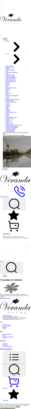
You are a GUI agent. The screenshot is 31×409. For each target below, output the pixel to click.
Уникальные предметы (11, 101)
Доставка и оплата (7, 346)
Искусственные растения (12, 95)
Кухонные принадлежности (12, 99)
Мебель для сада (10, 100)
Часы (7, 91)
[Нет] (15, 408)
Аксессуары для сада (11, 112)
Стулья (7, 103)
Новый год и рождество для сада (14, 125)
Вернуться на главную (5, 298)
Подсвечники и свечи (11, 87)
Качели (7, 116)
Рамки (7, 94)
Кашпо (7, 90)
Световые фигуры (10, 131)
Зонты (7, 113)
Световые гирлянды (11, 128)
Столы (7, 104)
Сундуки (8, 119)
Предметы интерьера (11, 81)
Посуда (7, 96)
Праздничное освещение (12, 127)
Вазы (7, 86)
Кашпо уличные (10, 118)
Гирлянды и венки (10, 76)
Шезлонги (8, 110)
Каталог (5, 38)
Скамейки (8, 105)
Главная (5, 275)
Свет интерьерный (10, 69)
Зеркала (8, 83)
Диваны (8, 109)
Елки (7, 73)
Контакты (5, 169)
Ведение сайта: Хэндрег (6, 348)
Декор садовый (9, 123)
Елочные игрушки (10, 74)
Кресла (7, 107)
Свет (7, 71)
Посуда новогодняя (10, 80)
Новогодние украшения (12, 72)
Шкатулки (8, 92)
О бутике (5, 168)
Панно (7, 85)
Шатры (7, 114)
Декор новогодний (10, 78)
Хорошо (18, 406)
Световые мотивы (10, 130)
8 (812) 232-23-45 (7, 315)
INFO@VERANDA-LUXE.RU (10, 316)
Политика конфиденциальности (7, 408)
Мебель (7, 68)
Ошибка (5, 276)
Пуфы (7, 108)
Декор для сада (9, 121)
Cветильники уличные (11, 117)
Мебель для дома (10, 67)
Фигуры (8, 89)
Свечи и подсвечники (11, 77)
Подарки (8, 82)
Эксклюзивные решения (12, 126)
